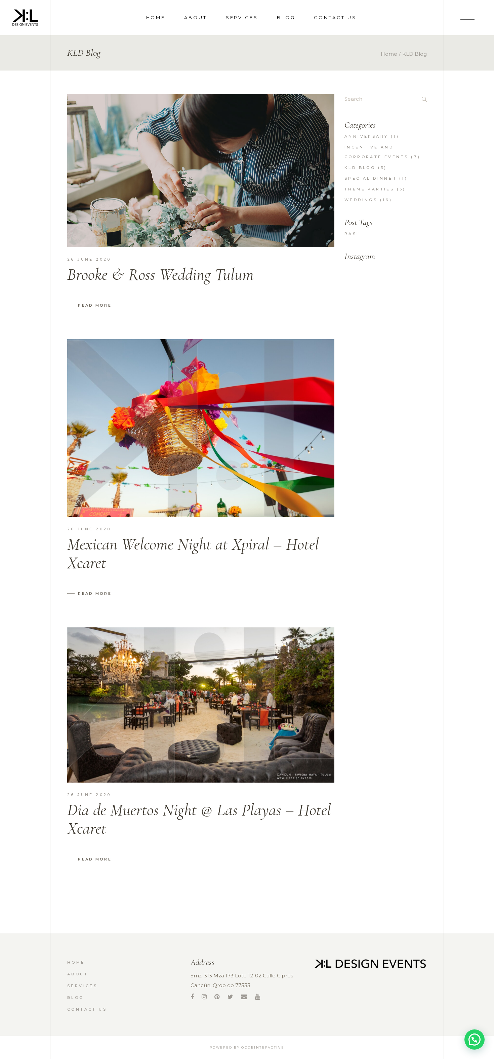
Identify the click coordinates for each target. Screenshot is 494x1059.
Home (76, 962)
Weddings (360, 199)
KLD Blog (359, 167)
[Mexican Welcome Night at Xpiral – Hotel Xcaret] (200, 428)
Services (82, 985)
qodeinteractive (262, 1047)
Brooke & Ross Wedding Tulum (160, 274)
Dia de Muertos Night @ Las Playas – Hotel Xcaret (199, 819)
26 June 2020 (89, 259)
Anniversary (366, 136)
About (77, 974)
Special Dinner (370, 178)
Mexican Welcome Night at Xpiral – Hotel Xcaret (193, 553)
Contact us (87, 1009)
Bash (352, 233)
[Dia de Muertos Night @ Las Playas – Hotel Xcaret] (200, 704)
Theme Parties (369, 189)
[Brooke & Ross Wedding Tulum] (200, 170)
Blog (75, 997)
